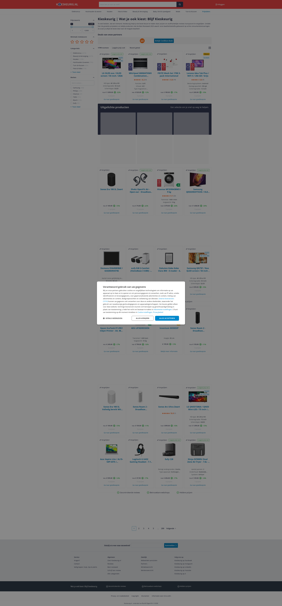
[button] (112, 318)
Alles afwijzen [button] (142, 318)
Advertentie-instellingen (163, 309)
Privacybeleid (158, 312)
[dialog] (141, 303)
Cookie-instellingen (145, 312)
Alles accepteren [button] (167, 318)
